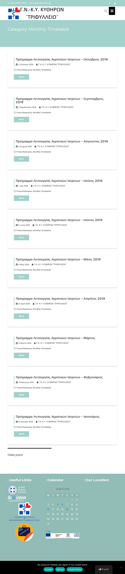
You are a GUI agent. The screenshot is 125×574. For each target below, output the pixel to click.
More (21, 76)
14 (67, 509)
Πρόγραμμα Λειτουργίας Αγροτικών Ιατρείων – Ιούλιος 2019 (59, 181)
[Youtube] (114, 3)
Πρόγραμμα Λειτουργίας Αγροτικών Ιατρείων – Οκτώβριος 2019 (62, 59)
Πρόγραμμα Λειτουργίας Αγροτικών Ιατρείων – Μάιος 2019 (58, 259)
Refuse (60, 569)
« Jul (48, 531)
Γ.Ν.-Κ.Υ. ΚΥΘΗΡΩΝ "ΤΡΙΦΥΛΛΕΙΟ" (54, 64)
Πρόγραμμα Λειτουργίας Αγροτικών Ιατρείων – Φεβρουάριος (59, 377)
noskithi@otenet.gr (41, 3)
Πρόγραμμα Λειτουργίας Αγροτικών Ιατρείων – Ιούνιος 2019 (59, 220)
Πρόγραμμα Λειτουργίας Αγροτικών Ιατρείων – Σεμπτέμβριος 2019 (60, 100)
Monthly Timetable (42, 69)
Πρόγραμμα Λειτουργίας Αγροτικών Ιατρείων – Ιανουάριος (58, 416)
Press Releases (24, 69)
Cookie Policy (74, 569)
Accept (48, 569)
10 (48, 509)
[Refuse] (121, 567)
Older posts (15, 455)
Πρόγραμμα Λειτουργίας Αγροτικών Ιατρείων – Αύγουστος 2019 (62, 141)
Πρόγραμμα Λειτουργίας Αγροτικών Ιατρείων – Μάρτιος (55, 338)
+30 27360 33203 (18, 3)
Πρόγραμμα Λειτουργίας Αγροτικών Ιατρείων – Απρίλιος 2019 (60, 298)
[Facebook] (109, 3)
